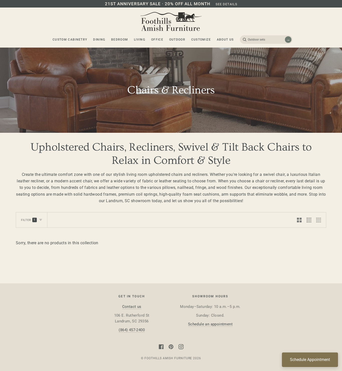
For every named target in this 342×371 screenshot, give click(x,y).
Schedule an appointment (210, 324)
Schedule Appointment (310, 359)
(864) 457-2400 (132, 330)
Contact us (131, 306)
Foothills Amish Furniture (168, 358)
